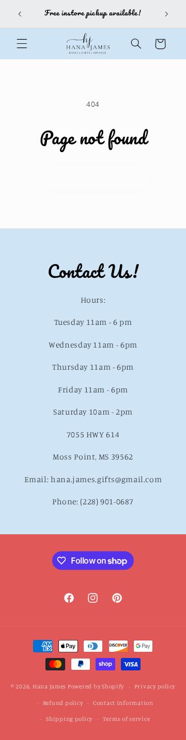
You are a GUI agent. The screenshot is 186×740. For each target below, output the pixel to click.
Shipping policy (69, 718)
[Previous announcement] (19, 14)
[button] (22, 44)
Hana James (49, 686)
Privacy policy (154, 686)
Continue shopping (93, 177)
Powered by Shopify (96, 686)
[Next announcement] (166, 14)
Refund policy (63, 702)
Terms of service (126, 718)
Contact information (123, 702)
